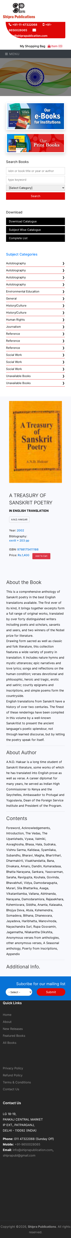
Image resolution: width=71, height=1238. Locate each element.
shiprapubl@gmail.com (19, 1155)
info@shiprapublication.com (28, 36)
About (7, 1022)
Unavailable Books (18, 376)
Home (7, 1015)
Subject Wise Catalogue (25, 230)
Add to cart (41, 556)
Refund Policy (13, 1075)
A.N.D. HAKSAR (19, 519)
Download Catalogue (23, 221)
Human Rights (15, 319)
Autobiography (16, 263)
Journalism (13, 326)
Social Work (14, 355)
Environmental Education (22, 291)
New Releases (13, 1029)
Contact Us (11, 1089)
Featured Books (14, 1036)
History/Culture (16, 305)
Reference (13, 333)
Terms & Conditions (17, 1082)
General (11, 298)
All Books (9, 1043)
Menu (14, 54)
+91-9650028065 (27, 1144)
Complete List (18, 238)
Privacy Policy (13, 1068)
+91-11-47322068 (24, 24)
